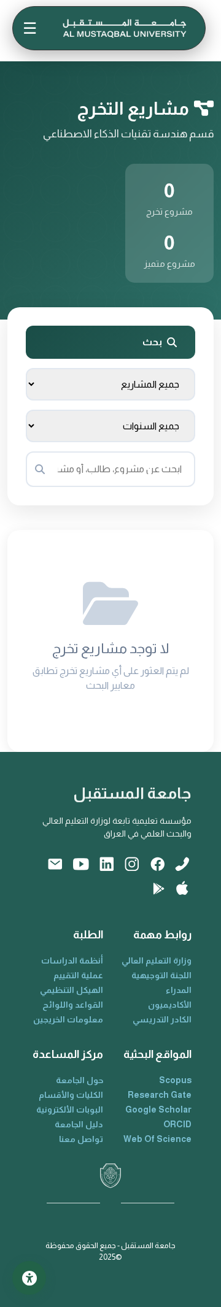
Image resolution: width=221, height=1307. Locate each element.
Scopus (175, 1080)
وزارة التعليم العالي (157, 960)
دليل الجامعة (79, 1124)
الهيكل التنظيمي (71, 990)
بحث (152, 342)
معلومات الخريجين (68, 1019)
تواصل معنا (81, 1139)
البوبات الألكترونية (69, 1109)
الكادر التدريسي (162, 1019)
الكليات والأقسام (71, 1095)
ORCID (177, 1124)
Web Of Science (157, 1139)
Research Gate (160, 1095)
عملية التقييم (78, 975)
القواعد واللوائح (72, 1005)
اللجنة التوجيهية (161, 975)
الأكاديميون (170, 1005)
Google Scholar (158, 1109)
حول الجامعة (79, 1080)
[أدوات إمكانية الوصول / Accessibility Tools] (29, 1278)
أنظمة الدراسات (72, 960)
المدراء (179, 990)
